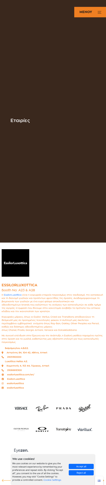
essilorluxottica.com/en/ (20, 375)
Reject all (81, 472)
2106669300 (14, 370)
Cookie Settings (52, 480)
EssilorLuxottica (13, 295)
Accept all (81, 466)
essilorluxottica (15, 383)
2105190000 (14, 357)
